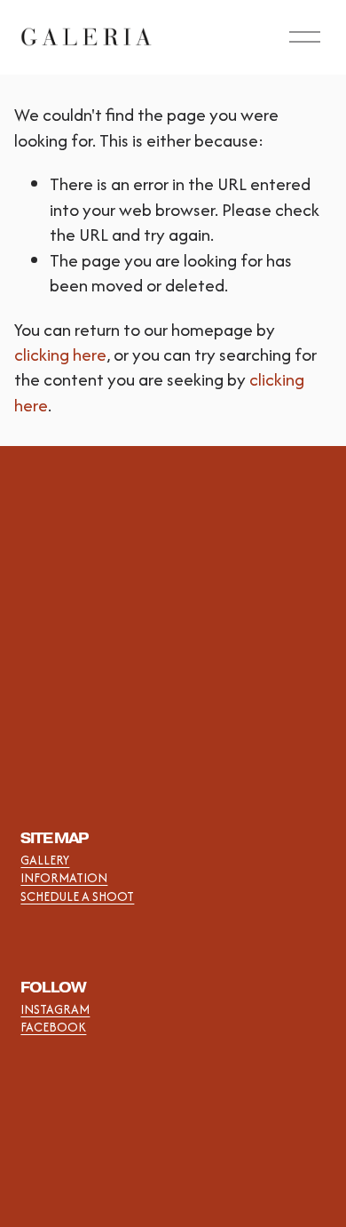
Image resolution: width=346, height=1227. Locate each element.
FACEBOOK (53, 1027)
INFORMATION (63, 878)
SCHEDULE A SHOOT (77, 896)
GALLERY (44, 860)
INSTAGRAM (55, 1009)
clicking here (60, 354)
